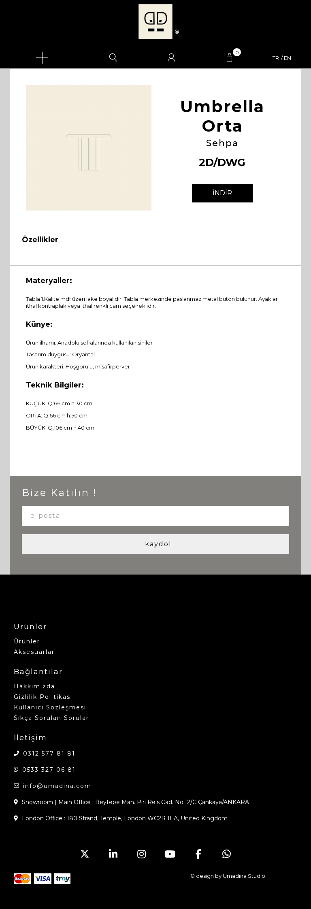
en (287, 58)
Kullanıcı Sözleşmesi (50, 707)
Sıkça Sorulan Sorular (51, 718)
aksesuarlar (34, 652)
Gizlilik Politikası (43, 697)
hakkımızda (34, 686)
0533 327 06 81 (49, 769)
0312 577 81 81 (49, 753)
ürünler (27, 641)
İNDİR (222, 193)
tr (276, 58)
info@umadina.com (57, 786)
